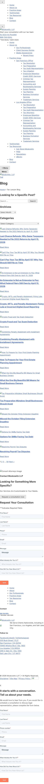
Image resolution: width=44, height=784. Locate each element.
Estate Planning (29, 89)
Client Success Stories (25, 50)
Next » (11, 462)
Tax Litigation (28, 71)
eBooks (19, 157)
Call (1, 177)
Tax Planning (28, 92)
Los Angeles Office (24, 102)
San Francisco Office (24, 61)
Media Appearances (24, 53)
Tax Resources (15, 15)
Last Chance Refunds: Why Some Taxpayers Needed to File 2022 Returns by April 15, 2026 (21, 239)
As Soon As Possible (8, 35)
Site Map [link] (13, 678)
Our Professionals (23, 48)
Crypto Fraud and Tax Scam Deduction (19, 321)
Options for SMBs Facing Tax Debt (16, 436)
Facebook (4, 638)
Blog (11, 18)
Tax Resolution (29, 63)
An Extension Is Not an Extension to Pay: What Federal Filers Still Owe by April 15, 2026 (19, 283)
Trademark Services (31, 100)
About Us (13, 7)
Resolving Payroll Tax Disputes (15, 451)
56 (7, 462)
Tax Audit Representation (33, 68)
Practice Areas (15, 10)
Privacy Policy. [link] (25, 678)
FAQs (18, 151)
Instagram (25, 638)
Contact (12, 20)
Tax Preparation (29, 66)
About (11, 590)
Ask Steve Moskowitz (25, 149)
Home (11, 5)
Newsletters (21, 154)
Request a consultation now (13, 497)
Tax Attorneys (28, 113)
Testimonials (14, 13)
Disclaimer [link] (4, 678)
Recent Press (28, 55)
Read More (4, 247)
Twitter (18, 638)
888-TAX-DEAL (6, 37)
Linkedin (11, 638)
